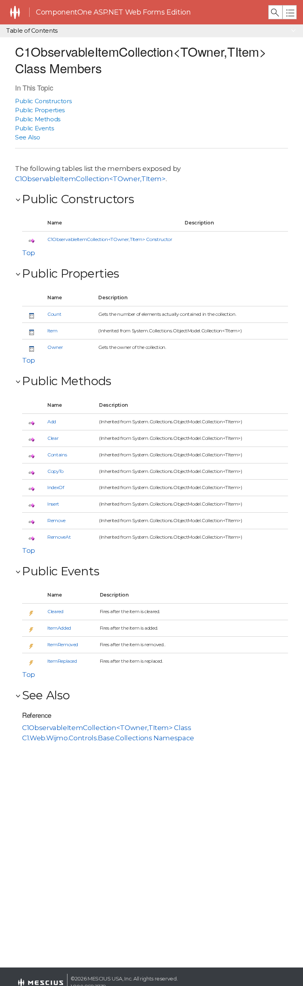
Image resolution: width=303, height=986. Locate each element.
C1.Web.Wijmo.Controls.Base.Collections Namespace (108, 738)
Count (54, 314)
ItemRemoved (62, 644)
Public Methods (37, 119)
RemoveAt (59, 537)
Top (28, 253)
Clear (52, 438)
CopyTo (55, 471)
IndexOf (55, 487)
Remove (56, 520)
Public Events (34, 128)
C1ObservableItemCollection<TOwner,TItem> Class (106, 728)
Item (52, 331)
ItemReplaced (62, 661)
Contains (57, 455)
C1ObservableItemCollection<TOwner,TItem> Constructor (109, 239)
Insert (53, 504)
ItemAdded (59, 628)
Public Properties (40, 110)
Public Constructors (43, 101)
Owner (55, 347)
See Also (27, 137)
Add (51, 421)
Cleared (55, 611)
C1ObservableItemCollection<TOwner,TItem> (90, 179)
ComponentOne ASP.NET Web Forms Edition (113, 12)
